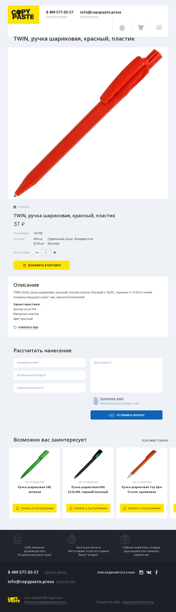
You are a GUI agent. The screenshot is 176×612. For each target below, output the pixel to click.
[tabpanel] (34, 483)
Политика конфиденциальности (45, 602)
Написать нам (65, 582)
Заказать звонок (55, 572)
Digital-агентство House (138, 602)
